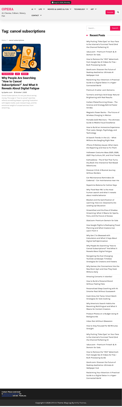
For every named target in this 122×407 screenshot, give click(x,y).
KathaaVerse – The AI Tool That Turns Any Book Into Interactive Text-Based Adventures (102, 163)
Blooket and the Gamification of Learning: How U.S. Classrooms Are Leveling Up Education (101, 203)
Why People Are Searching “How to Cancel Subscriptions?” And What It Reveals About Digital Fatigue (20, 83)
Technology (79, 9)
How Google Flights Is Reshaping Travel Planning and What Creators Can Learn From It (103, 228)
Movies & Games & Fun (58, 9)
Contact (35, 15)
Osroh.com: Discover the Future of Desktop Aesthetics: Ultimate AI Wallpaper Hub (101, 72)
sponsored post (7, 396)
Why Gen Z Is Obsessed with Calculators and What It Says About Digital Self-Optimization (101, 238)
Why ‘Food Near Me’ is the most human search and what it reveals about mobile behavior (101, 192)
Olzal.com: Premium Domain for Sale (102, 220)
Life (40, 9)
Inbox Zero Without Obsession (99, 321)
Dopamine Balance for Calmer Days (101, 185)
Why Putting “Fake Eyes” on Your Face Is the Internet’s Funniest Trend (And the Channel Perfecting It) (102, 44)
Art (92, 9)
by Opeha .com (7, 92)
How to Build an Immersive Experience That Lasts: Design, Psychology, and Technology (103, 130)
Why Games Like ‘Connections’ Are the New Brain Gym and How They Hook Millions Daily (102, 269)
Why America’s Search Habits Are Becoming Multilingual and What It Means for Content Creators (101, 306)
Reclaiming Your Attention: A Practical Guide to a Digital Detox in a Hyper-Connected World (103, 82)
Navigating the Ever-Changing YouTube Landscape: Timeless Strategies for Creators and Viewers (101, 259)
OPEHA (7, 9)
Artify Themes (80, 403)
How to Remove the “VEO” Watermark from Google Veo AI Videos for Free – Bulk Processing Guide (102, 62)
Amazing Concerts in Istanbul (99, 276)
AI (32, 9)
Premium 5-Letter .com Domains (100, 90)
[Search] (118, 12)
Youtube (110, 12)
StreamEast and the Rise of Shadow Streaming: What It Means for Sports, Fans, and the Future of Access (102, 213)
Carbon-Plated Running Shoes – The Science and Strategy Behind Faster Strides (101, 105)
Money (24, 74)
